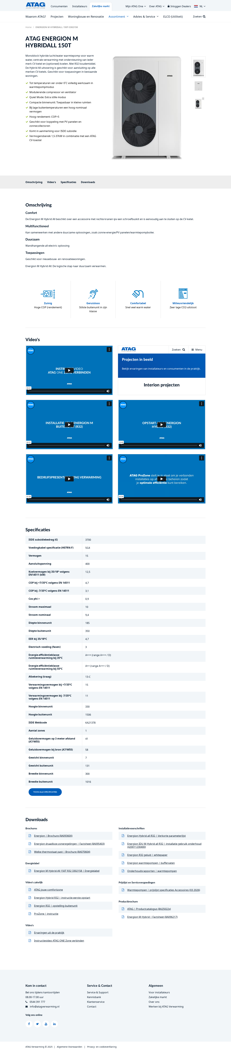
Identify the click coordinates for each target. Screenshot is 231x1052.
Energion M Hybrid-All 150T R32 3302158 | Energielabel (66, 871)
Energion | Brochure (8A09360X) (53, 835)
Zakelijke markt (101, 6)
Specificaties (68, 182)
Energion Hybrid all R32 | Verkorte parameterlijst (156, 835)
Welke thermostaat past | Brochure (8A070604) (62, 852)
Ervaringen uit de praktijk (49, 932)
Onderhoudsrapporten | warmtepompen (152, 871)
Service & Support (97, 992)
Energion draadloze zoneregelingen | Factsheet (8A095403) (69, 844)
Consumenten (59, 6)
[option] (146, 101)
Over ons (154, 1002)
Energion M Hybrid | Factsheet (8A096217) (152, 917)
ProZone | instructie (46, 913)
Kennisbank (94, 997)
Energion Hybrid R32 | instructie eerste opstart (62, 897)
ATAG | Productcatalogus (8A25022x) (149, 909)
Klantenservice (95, 1002)
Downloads (88, 182)
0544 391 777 (37, 1002)
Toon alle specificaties (45, 792)
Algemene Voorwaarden (69, 1046)
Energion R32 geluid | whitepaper (147, 855)
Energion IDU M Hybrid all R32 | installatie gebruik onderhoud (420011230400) (164, 845)
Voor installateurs (159, 992)
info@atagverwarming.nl (44, 1006)
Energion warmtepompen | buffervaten (151, 863)
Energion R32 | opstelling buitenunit (55, 905)
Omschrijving (33, 182)
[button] (200, 5)
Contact (91, 1006)
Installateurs (79, 6)
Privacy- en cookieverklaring (102, 1046)
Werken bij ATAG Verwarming (166, 1006)
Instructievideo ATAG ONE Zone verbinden (59, 940)
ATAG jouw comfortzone (48, 889)
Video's (51, 182)
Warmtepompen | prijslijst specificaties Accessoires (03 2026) (163, 890)
